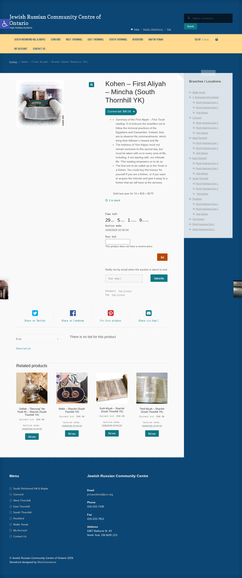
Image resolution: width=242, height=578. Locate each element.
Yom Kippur (125, 291)
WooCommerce (46, 562)
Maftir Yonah (156, 39)
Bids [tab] (19, 339)
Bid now (32, 436)
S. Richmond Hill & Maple (205, 97)
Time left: (112, 214)
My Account (20, 48)
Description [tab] (23, 348)
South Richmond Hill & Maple (29, 39)
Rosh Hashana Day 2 (207, 107)
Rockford (138, 39)
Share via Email (149, 320)
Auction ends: (114, 226)
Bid (162, 257)
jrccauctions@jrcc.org (100, 494)
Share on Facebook (73, 320)
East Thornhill (96, 39)
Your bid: (111, 236)
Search (190, 26)
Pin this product (110, 320)
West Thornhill (74, 39)
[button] (5, 24)
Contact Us (39, 48)
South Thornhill (118, 39)
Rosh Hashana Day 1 (207, 102)
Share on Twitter (35, 320)
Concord (55, 39)
